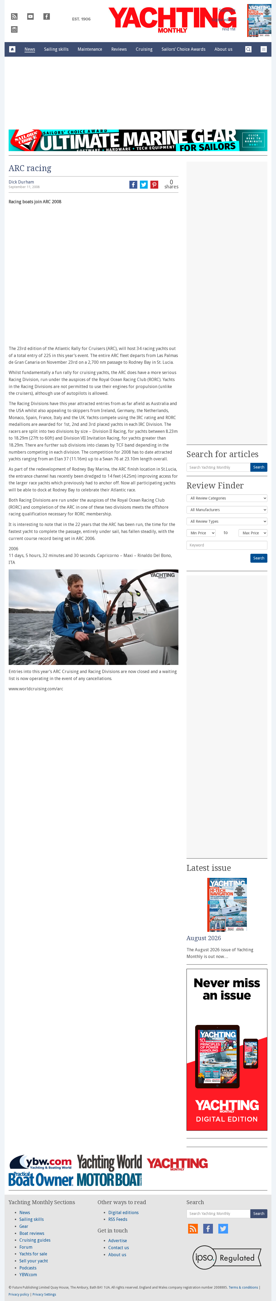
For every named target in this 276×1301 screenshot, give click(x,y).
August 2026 (204, 938)
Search (258, 467)
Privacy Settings (44, 1294)
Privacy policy (19, 1294)
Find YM (228, 29)
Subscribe (227, 10)
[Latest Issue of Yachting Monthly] (259, 20)
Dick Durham (21, 182)
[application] (93, 617)
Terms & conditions (243, 1287)
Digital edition (223, 20)
